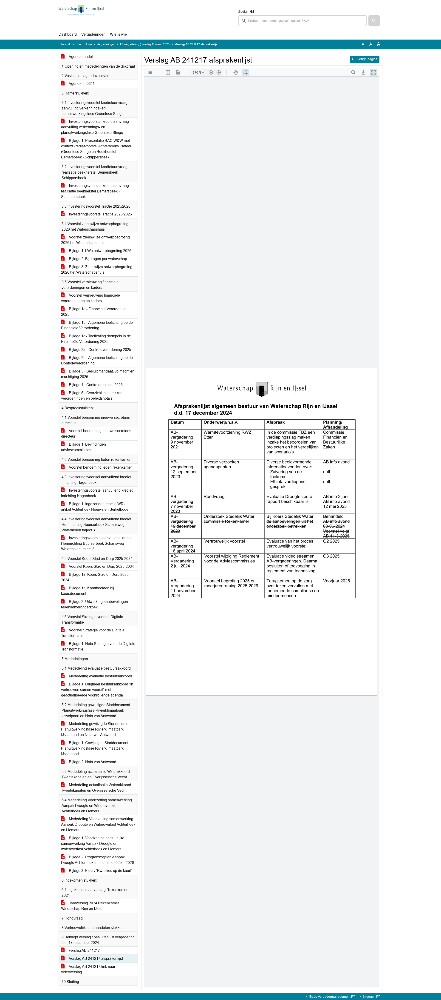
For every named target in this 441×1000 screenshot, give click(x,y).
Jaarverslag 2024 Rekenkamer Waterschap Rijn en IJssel (90, 906)
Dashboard (68, 34)
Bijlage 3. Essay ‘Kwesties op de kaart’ (100, 871)
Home (88, 44)
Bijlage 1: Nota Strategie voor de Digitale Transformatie (98, 646)
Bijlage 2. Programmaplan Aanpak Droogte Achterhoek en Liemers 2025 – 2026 (97, 860)
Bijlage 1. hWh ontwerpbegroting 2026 (99, 251)
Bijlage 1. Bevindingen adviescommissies (83, 447)
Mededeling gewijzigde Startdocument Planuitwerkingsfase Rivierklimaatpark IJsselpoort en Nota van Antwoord (96, 729)
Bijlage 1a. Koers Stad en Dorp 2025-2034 (95, 577)
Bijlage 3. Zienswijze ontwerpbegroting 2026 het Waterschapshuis (96, 269)
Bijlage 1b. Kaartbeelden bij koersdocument (87, 591)
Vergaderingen (93, 34)
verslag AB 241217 (84, 950)
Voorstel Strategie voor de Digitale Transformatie (92, 633)
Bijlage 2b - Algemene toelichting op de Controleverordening (97, 360)
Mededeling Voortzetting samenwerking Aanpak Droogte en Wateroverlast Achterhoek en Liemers (98, 824)
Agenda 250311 (81, 84)
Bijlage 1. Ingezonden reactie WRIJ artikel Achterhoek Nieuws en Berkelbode (94, 506)
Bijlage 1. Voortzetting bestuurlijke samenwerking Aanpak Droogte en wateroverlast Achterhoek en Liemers (92, 843)
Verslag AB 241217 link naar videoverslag (88, 969)
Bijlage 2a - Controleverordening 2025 (99, 350)
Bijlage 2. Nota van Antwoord (92, 762)
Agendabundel (80, 57)
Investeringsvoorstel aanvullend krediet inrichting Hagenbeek (97, 493)
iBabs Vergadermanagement (329, 996)
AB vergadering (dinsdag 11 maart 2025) (145, 44)
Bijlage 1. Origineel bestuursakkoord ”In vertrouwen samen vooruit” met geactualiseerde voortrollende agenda (97, 689)
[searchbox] (302, 20)
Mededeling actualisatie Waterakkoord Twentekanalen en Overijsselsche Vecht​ (96, 787)
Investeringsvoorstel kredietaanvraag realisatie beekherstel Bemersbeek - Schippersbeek (95, 191)
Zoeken (243, 11)
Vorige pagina (366, 59)
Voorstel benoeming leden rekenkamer (100, 467)
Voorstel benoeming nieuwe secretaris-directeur (96, 433)
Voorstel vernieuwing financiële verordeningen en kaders (90, 298)
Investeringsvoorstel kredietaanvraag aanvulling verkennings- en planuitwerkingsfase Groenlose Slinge (95, 127)
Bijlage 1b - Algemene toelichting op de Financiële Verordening (97, 325)
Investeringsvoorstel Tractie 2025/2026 (100, 214)
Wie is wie (118, 34)
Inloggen (369, 996)
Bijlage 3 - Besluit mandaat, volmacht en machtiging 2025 (97, 374)
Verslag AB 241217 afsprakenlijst (95, 958)
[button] (374, 20)
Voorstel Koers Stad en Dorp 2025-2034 (101, 566)
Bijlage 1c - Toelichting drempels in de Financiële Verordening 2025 (96, 339)
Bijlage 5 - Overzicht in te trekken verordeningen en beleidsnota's (91, 395)
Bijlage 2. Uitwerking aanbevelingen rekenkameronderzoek (94, 604)
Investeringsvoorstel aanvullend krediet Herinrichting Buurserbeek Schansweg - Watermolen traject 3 (97, 543)
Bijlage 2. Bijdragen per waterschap (97, 259)
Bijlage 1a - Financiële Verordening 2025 (94, 311)
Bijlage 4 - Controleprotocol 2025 (95, 385)
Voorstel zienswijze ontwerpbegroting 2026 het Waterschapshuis (95, 240)
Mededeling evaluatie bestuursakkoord (100, 676)
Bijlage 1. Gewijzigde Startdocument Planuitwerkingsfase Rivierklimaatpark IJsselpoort (94, 748)
